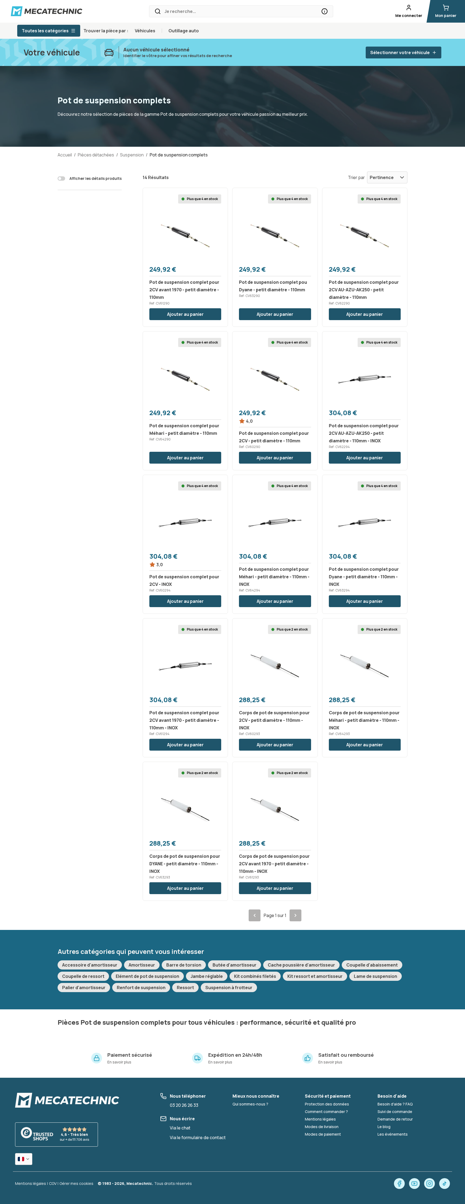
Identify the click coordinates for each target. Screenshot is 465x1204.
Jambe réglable (207, 976)
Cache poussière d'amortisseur (301, 965)
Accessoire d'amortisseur (89, 965)
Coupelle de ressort (83, 976)
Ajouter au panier (185, 314)
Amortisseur (142, 965)
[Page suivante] (295, 915)
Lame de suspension (375, 976)
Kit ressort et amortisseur (315, 976)
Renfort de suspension (141, 987)
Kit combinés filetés (255, 976)
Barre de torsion (183, 965)
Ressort (185, 987)
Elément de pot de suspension (147, 976)
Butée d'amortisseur (234, 965)
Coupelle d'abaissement (372, 965)
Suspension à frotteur (228, 987)
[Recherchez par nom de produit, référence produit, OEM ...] (324, 11)
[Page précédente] (254, 915)
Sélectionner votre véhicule (400, 52)
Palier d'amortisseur (83, 987)
